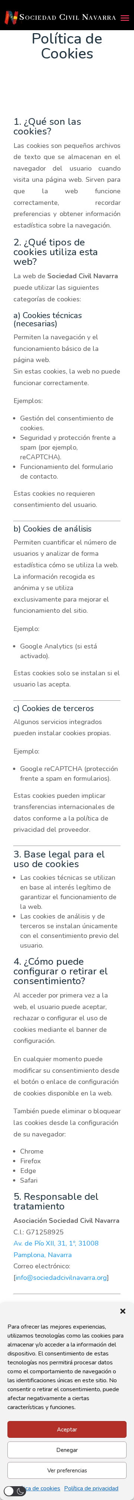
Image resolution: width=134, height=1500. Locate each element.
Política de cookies (36, 1488)
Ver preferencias (67, 1470)
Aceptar (67, 1429)
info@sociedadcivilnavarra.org (61, 1277)
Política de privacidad (91, 1488)
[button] (123, 1311)
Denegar (67, 1450)
